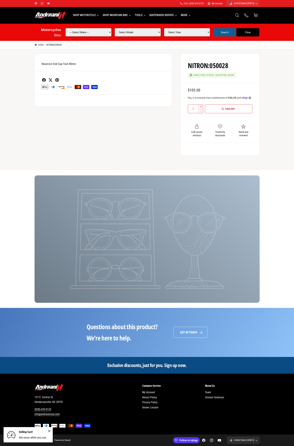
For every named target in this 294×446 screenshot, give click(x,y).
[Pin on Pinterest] (57, 80)
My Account (217, 3)
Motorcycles (51, 30)
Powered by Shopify (62, 440)
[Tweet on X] (50, 80)
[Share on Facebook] (44, 80)
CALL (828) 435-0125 (194, 3)
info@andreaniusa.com (47, 414)
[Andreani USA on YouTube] (48, 3)
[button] (86, 15)
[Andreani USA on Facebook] (36, 3)
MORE (184, 15)
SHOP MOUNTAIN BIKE (115, 15)
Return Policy (149, 397)
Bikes (57, 35)
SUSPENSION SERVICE (161, 15)
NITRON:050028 (54, 44)
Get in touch (188, 332)
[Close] (49, 430)
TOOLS (138, 15)
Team (208, 392)
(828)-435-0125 (43, 409)
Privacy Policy (150, 402)
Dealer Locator (150, 407)
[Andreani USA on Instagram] (42, 3)
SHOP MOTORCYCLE (84, 15)
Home (41, 44)
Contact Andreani (214, 397)
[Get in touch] (246, 15)
